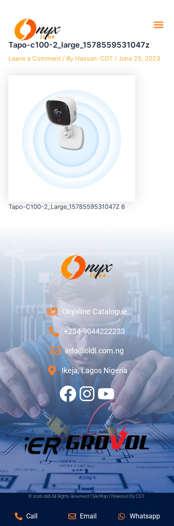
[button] (159, 25)
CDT (140, 496)
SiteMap (100, 496)
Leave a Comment (34, 58)
